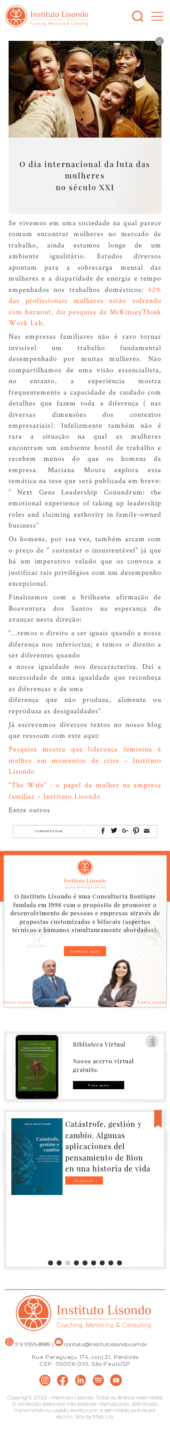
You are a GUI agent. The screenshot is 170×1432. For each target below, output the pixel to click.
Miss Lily (103, 1416)
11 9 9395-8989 (32, 1344)
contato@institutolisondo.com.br (105, 1344)
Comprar (83, 1180)
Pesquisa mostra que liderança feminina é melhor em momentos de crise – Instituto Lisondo (85, 760)
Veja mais (99, 1085)
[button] (50, 1262)
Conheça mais (85, 951)
